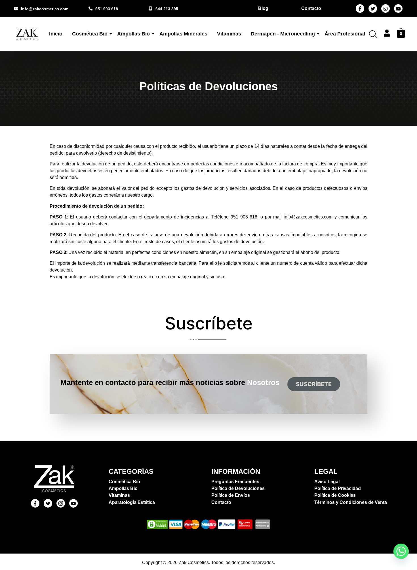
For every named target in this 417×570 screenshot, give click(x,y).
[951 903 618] (90, 8)
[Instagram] (385, 8)
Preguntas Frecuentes (235, 481)
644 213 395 (166, 9)
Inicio (55, 34)
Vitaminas (229, 34)
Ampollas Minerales (183, 34)
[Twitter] (372, 8)
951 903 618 (106, 9)
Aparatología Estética (132, 502)
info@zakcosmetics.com (44, 9)
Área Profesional (345, 34)
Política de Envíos (230, 495)
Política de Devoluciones (238, 488)
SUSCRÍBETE (314, 384)
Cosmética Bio (90, 34)
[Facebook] (360, 8)
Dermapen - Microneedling (283, 34)
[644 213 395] (151, 8)
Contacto (221, 502)
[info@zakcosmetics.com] (16, 8)
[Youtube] (398, 8)
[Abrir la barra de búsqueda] (373, 34)
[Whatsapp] (401, 551)
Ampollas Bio (133, 34)
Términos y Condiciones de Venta (350, 502)
